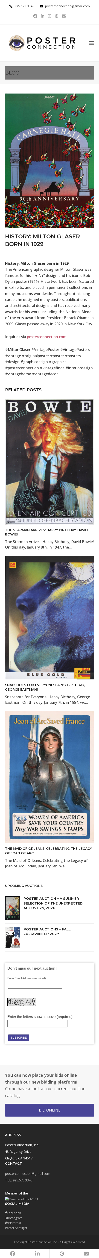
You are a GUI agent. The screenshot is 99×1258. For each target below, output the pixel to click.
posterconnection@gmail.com (67, 6)
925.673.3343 (22, 1180)
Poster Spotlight (16, 1228)
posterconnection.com (47, 336)
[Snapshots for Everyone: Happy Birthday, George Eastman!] (49, 617)
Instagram (15, 1218)
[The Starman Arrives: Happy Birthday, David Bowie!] (49, 461)
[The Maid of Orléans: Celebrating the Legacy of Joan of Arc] (49, 777)
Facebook (14, 1213)
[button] (91, 43)
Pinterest (14, 1223)
